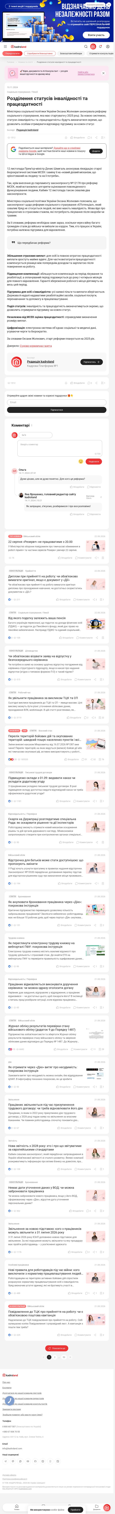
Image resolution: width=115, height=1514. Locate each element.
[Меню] (5, 47)
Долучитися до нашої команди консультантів (24, 1404)
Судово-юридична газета (36, 345)
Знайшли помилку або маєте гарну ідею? (23, 1415)
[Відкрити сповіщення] (100, 47)
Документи (96, 1509)
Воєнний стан (45, 731)
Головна (16, 1509)
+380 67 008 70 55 (11, 1432)
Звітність (12, 1141)
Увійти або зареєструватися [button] (86, 73)
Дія (10, 1062)
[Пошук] (86, 47)
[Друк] (66, 137)
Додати (96, 151)
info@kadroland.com (12, 1448)
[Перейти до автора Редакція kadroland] (16, 362)
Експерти (6, 1387)
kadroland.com (25, 1489)
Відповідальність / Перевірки (22, 814)
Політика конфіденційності (14, 1479)
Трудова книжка (16, 938)
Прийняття (30, 571)
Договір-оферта (9, 1475)
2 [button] (54, 1357)
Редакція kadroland (27, 130)
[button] (70, 1357)
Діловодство (31, 651)
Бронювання (24, 896)
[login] (108, 46)
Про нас (6, 1382)
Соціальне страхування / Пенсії (22, 92)
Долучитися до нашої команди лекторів (21, 1393)
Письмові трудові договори (38, 772)
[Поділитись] (96, 137)
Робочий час (24, 692)
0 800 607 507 (21, 1427)
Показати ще (58, 1348)
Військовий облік (32, 536)
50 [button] (64, 1357)
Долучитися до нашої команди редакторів (23, 1398)
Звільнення (13, 1099)
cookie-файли (57, 1510)
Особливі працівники (18, 1265)
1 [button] (49, 1357)
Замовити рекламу (95, 5)
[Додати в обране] (102, 558)
